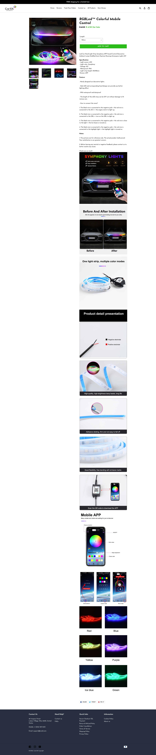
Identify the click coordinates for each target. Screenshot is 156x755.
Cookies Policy (108, 719)
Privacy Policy (83, 734)
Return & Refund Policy (87, 723)
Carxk (35, 750)
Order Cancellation (85, 726)
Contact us (58, 719)
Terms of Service (84, 729)
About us (107, 721)
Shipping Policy (84, 731)
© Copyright (40, 750)
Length (82, 36)
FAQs (56, 721)
